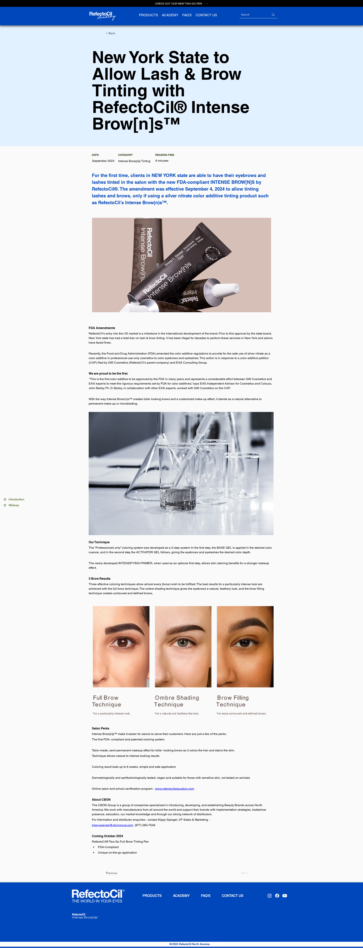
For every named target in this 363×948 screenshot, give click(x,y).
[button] (148, 15)
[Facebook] (277, 895)
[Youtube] (284, 895)
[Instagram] (269, 895)
